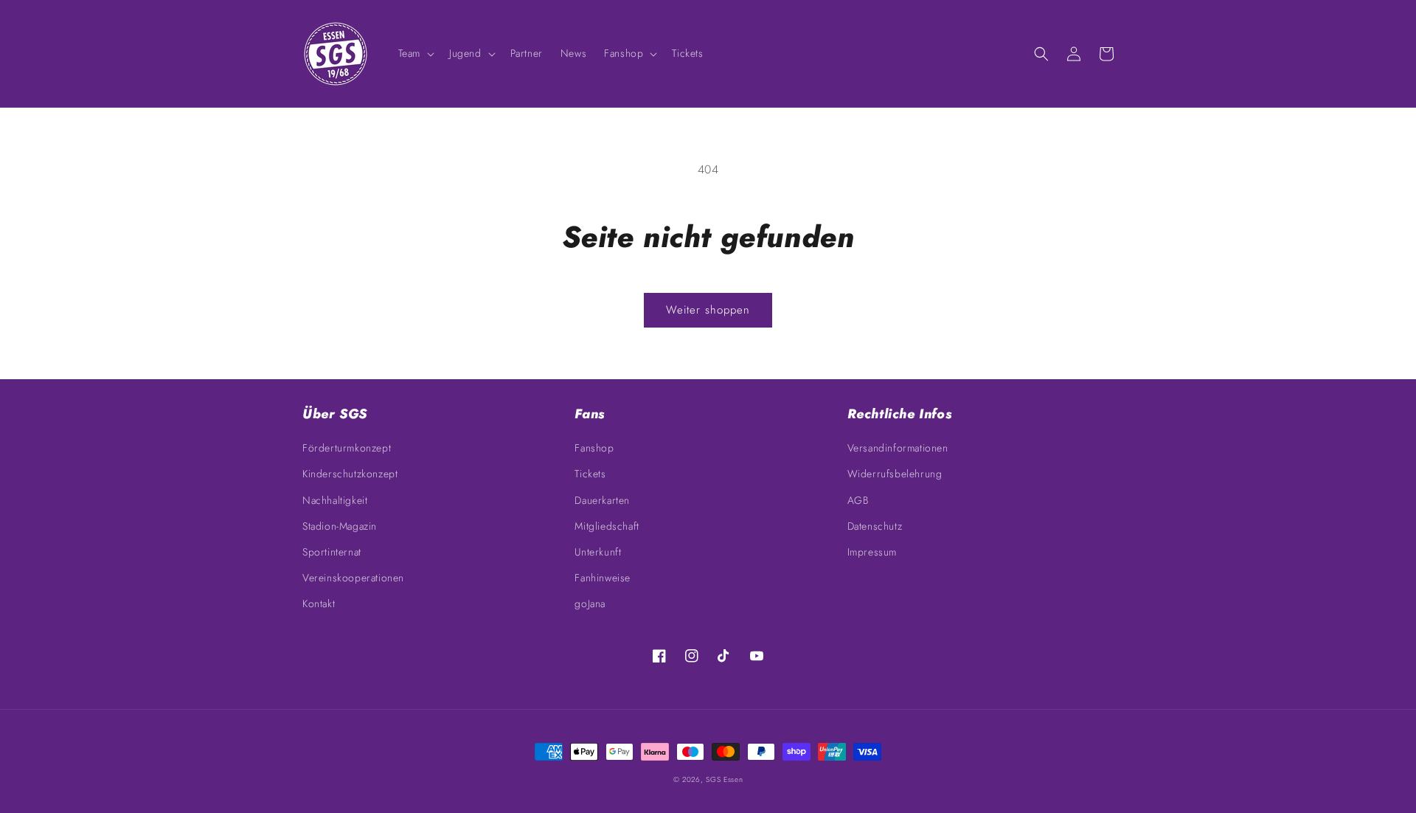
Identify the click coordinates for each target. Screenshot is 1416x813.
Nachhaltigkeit (334, 500)
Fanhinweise (603, 577)
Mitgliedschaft (607, 526)
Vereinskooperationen (353, 577)
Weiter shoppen (708, 310)
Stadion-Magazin (339, 526)
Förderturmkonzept (346, 447)
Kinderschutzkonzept (350, 473)
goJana (590, 603)
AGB (858, 500)
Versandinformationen (897, 447)
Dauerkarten (602, 500)
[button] (414, 53)
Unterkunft (598, 551)
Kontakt (318, 603)
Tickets (590, 473)
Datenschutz (875, 526)
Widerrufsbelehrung (895, 473)
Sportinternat (331, 551)
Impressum (872, 551)
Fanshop (594, 447)
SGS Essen (724, 779)
